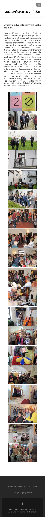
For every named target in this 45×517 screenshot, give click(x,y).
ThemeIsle (32, 512)
